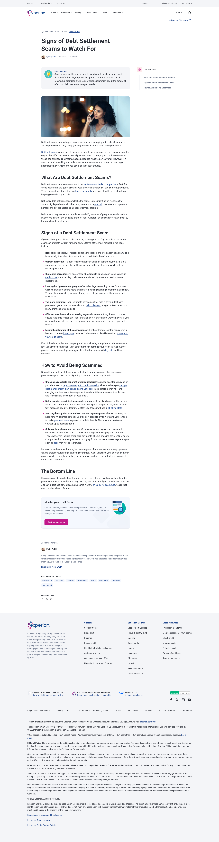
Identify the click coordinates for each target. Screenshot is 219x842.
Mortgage (132, 658)
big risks (109, 350)
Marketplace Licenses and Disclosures (44, 815)
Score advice (116, 581)
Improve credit (47, 585)
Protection (65, 13)
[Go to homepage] (42, 31)
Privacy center (63, 710)
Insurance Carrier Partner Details (41, 825)
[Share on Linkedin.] (51, 598)
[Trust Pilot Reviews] (180, 693)
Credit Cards (91, 13)
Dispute (93, 581)
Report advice (103, 581)
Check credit (168, 638)
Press (118, 710)
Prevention (74, 32)
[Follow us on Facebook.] (171, 700)
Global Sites (187, 3)
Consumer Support (149, 3)
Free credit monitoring (172, 628)
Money (78, 13)
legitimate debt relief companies (100, 184)
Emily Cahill (52, 57)
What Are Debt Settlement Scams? (159, 77)
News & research (135, 673)
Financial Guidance (169, 3)
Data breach (59, 581)
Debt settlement (49, 152)
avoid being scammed (104, 485)
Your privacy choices (134, 695)
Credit (53, 13)
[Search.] (190, 13)
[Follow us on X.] (177, 700)
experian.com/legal (148, 722)
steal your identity (83, 191)
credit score (51, 277)
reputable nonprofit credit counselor (81, 385)
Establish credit (170, 648)
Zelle (56, 442)
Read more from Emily (51, 567)
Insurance (116, 13)
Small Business (46, 3)
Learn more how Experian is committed (94, 695)
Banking (131, 638)
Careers (148, 710)
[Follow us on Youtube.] (189, 700)
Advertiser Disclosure (178, 20)
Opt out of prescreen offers (96, 658)
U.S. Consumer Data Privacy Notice (92, 710)
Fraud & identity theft (56, 32)
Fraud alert (70, 581)
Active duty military (92, 653)
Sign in (179, 13)
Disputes (88, 638)
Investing (132, 663)
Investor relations (167, 710)
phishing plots (115, 408)
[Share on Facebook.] (43, 598)
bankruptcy (68, 333)
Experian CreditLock (172, 653)
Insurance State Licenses (38, 820)
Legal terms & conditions (38, 710)
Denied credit (90, 643)
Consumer (31, 3)
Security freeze (82, 581)
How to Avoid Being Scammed (157, 88)
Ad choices (133, 710)
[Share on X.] (47, 598)
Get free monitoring (56, 522)
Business (61, 3)
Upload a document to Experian (98, 663)
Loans (104, 13)
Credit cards (133, 643)
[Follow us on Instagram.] (183, 700)
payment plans (61, 420)
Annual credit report (171, 658)
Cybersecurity (47, 581)
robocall (98, 204)
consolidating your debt (81, 388)
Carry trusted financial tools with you (48, 695)
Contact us (187, 710)
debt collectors (93, 305)
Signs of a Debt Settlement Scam (159, 83)
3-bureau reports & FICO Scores (177, 633)
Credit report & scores (137, 628)
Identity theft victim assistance (98, 648)
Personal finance (135, 668)
